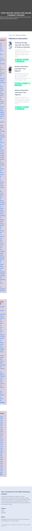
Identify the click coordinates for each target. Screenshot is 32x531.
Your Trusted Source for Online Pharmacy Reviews (16, 14)
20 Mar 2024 (18, 59)
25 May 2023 (18, 107)
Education (26, 59)
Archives (3, 512)
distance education (19, 61)
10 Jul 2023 (18, 83)
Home (10, 35)
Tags (14, 35)
